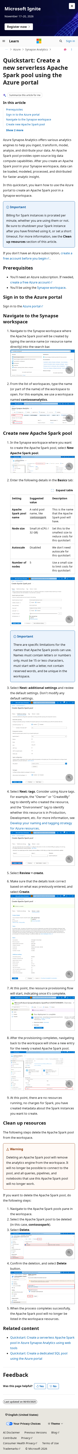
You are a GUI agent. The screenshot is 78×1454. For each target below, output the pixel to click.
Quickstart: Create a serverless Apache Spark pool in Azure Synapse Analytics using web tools (42, 1342)
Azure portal (32, 306)
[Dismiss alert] (72, 6)
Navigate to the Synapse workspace (28, 119)
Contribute (10, 1438)
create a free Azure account (30, 282)
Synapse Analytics (36, 49)
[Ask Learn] (65, 49)
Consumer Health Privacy (19, 1443)
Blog (54, 1432)
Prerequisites (14, 109)
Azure (17, 49)
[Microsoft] (39, 41)
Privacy (25, 1438)
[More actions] (71, 49)
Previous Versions (35, 1432)
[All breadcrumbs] (6, 49)
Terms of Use (50, 1443)
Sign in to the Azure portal (23, 114)
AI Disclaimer (11, 1432)
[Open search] (61, 41)
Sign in (70, 41)
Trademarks (10, 1448)
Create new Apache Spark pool (25, 124)
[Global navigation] (4, 41)
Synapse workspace (51, 288)
